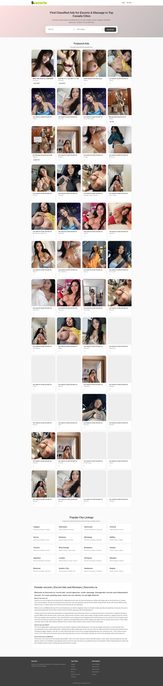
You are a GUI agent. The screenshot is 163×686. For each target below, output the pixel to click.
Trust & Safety (95, 664)
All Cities (73, 676)
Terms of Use (95, 666)
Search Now (110, 29)
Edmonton (74, 669)
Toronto (73, 666)
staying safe (44, 610)
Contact (94, 674)
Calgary (73, 664)
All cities (129, 2)
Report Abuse (95, 671)
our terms (54, 610)
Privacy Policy (95, 669)
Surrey (73, 671)
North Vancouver (75, 674)
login (123, 2)
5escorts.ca (82, 613)
